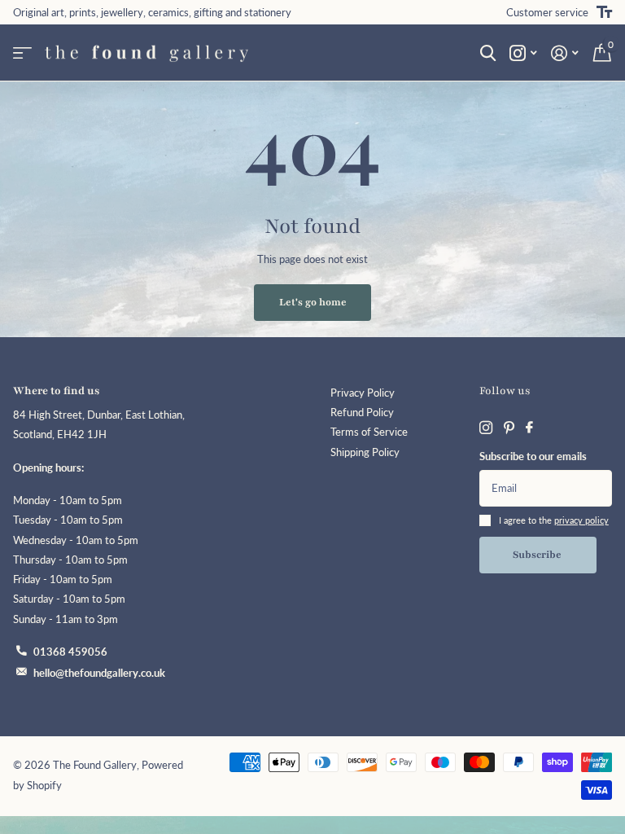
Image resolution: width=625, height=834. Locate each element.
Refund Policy (362, 412)
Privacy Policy (362, 393)
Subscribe (538, 554)
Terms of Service (369, 432)
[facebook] (529, 427)
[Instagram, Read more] (523, 53)
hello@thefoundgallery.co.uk (99, 673)
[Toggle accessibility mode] (604, 12)
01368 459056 (70, 652)
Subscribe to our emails (533, 456)
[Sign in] (565, 53)
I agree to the (554, 520)
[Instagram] (485, 427)
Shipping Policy (365, 452)
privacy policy (581, 520)
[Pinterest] (509, 427)
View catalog (22, 53)
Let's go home (313, 302)
